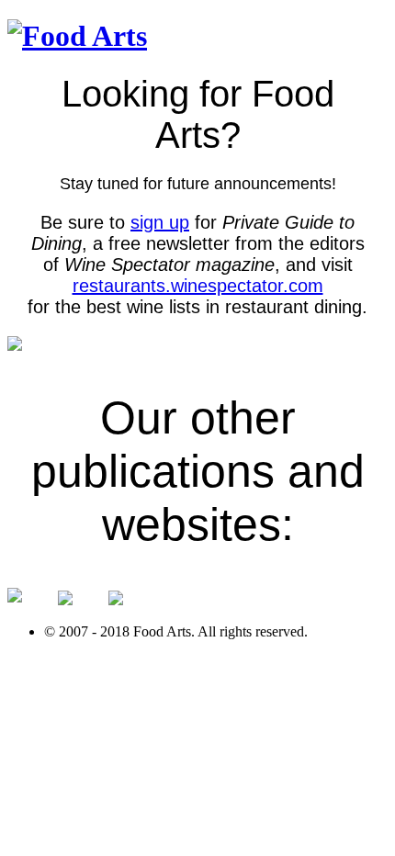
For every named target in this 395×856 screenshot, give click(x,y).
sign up (159, 222)
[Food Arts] (77, 35)
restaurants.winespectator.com (198, 286)
